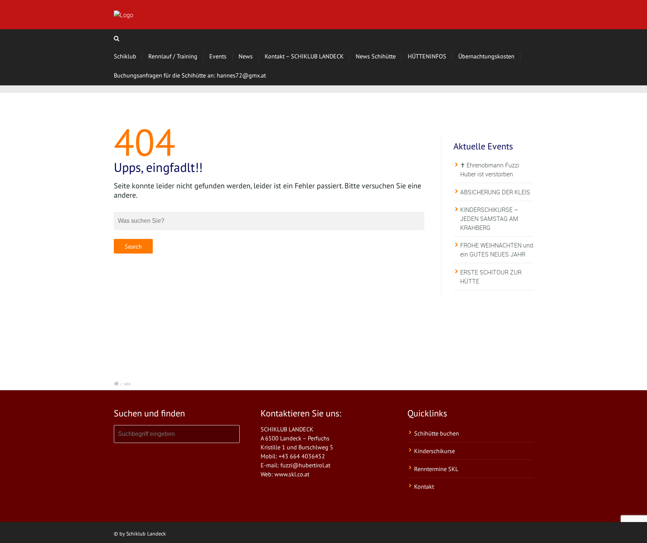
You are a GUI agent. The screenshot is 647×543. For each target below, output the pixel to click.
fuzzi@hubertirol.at (305, 465)
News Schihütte (376, 56)
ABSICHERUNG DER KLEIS (495, 192)
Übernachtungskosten (486, 56)
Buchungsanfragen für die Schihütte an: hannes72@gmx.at (190, 75)
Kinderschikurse (434, 451)
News (246, 56)
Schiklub (125, 56)
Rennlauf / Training (172, 56)
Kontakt (424, 486)
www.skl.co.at (291, 474)
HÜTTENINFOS (427, 56)
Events (218, 56)
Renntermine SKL (436, 469)
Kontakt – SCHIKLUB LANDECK (304, 56)
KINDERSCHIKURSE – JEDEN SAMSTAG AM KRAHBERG (489, 219)
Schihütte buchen (436, 433)
